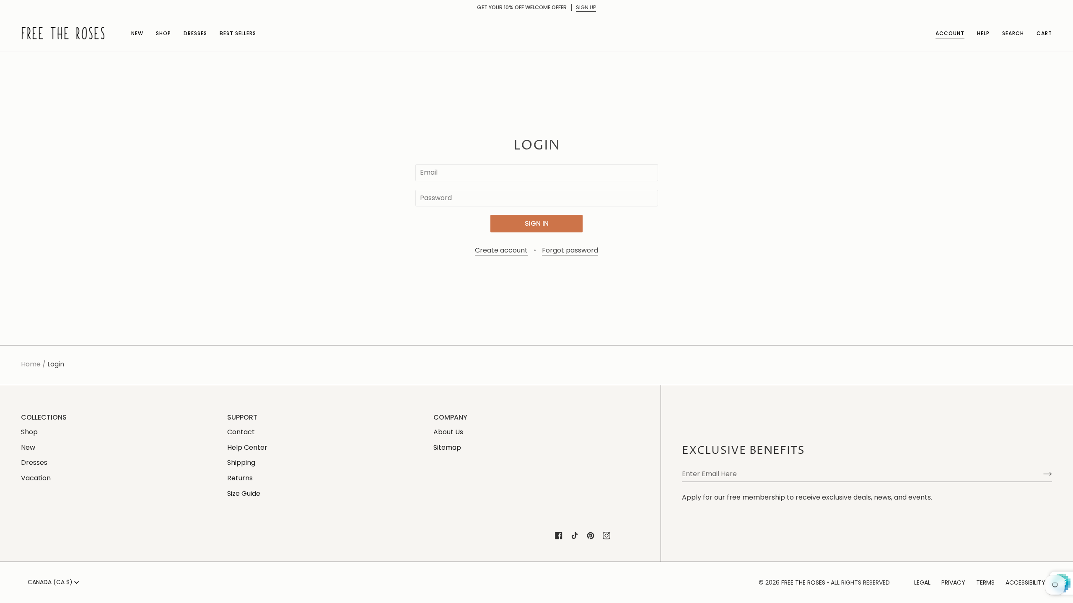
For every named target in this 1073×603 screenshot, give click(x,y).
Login (55, 364)
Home (31, 364)
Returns (240, 478)
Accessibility (1025, 582)
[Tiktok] (574, 535)
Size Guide (243, 493)
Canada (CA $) (50, 582)
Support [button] (242, 417)
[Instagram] (606, 535)
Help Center (247, 447)
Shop (29, 432)
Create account (501, 250)
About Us (448, 432)
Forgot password (570, 250)
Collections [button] (44, 417)
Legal (922, 582)
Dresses (34, 462)
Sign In (537, 223)
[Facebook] (558, 535)
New (28, 447)
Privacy (953, 582)
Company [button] (450, 417)
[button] (137, 33)
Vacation (36, 478)
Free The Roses (803, 582)
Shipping (241, 462)
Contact (241, 432)
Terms (985, 582)
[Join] (1041, 473)
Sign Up (586, 7)
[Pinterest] (590, 535)
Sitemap (447, 447)
